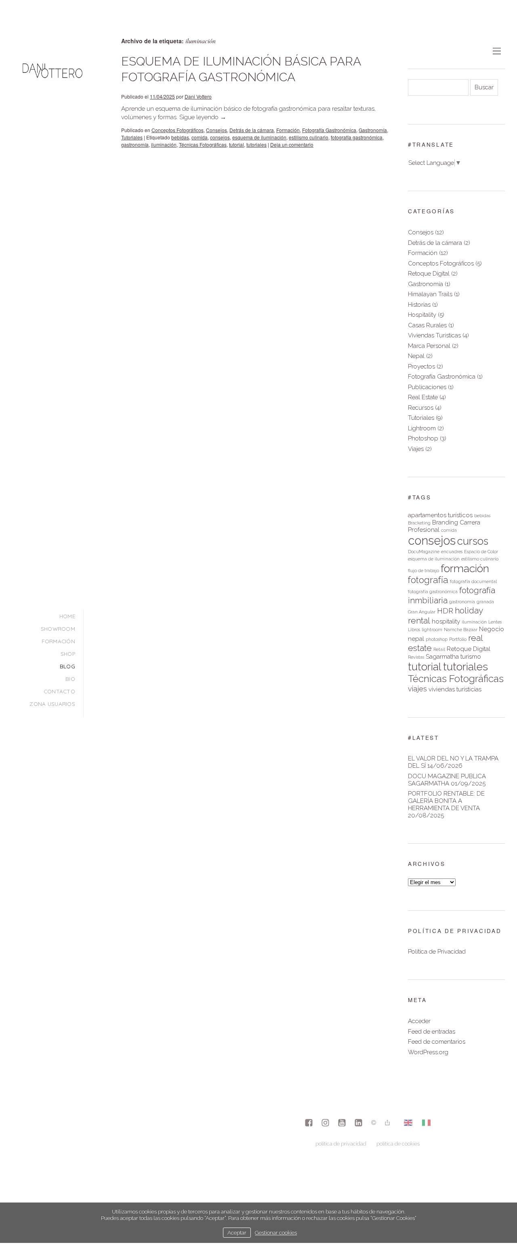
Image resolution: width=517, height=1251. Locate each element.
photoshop (437, 639)
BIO (70, 678)
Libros (414, 629)
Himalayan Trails (430, 294)
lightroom (432, 629)
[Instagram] (325, 1123)
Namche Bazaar (460, 629)
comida (199, 137)
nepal (416, 638)
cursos (472, 541)
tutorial (236, 144)
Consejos (216, 129)
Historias (419, 304)
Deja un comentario (291, 144)
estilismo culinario (308, 137)
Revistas (416, 657)
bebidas (180, 137)
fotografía (428, 580)
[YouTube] (342, 1123)
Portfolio (458, 639)
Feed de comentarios (436, 1041)
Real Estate (423, 397)
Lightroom (422, 428)
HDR (445, 611)
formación (465, 568)
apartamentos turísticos (440, 515)
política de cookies (398, 1144)
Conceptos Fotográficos (177, 129)
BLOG (67, 666)
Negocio (491, 629)
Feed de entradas (431, 1031)
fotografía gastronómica (356, 137)
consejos (220, 137)
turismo (470, 656)
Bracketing (419, 522)
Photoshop (423, 438)
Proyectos (421, 366)
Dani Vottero (198, 96)
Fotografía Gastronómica (329, 129)
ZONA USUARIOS (52, 703)
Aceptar (236, 1232)
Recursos (420, 407)
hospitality (446, 621)
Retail (439, 649)
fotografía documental (473, 581)
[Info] (373, 1123)
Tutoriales (132, 137)
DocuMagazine (423, 551)
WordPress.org (428, 1052)
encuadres (451, 551)
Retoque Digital (429, 273)
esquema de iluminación (259, 137)
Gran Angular (421, 611)
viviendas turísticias (455, 689)
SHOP (68, 653)
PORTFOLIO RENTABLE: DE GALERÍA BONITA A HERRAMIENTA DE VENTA (446, 801)
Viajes (416, 449)
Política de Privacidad (437, 951)
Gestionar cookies (276, 1232)
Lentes (495, 621)
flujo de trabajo (423, 570)
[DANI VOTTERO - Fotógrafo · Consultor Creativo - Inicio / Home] (52, 100)
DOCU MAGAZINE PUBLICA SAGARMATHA (447, 780)
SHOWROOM (58, 628)
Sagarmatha (442, 656)
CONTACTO (59, 691)
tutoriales (256, 144)
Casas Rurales (427, 325)
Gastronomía (373, 129)
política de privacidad (340, 1144)
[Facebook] (309, 1123)
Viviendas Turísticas (434, 335)
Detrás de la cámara (251, 129)
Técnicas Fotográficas (203, 144)
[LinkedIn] (358, 1123)
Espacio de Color (481, 551)
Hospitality (422, 314)
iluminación (164, 144)
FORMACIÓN (58, 641)
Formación (288, 129)
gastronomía (135, 144)
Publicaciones (427, 387)
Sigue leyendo (202, 117)
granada (485, 601)
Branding (445, 522)
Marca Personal (429, 346)
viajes (417, 688)
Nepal (416, 356)
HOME (67, 616)
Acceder (419, 1021)
